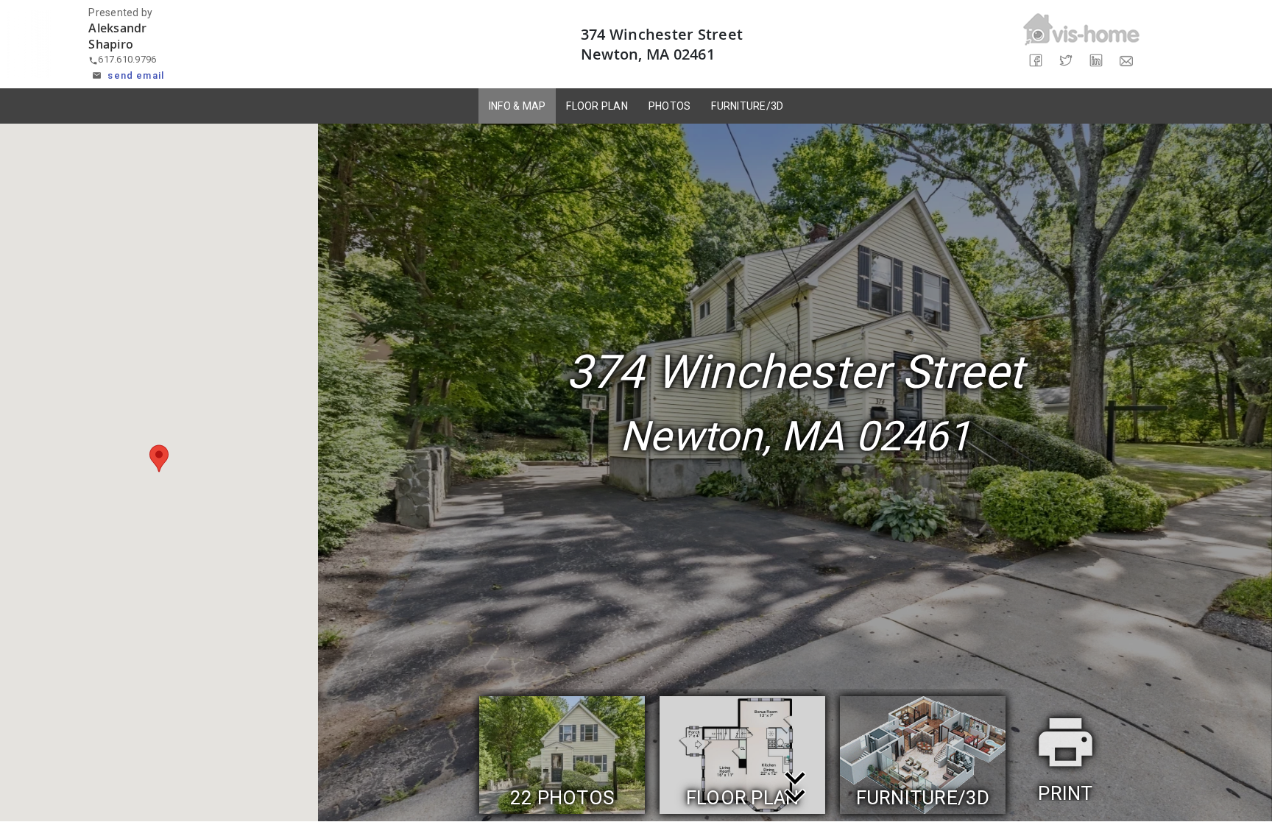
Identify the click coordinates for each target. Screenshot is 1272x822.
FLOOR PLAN (597, 106)
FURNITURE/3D (747, 106)
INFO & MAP (517, 106)
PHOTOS (670, 106)
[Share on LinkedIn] (1096, 61)
